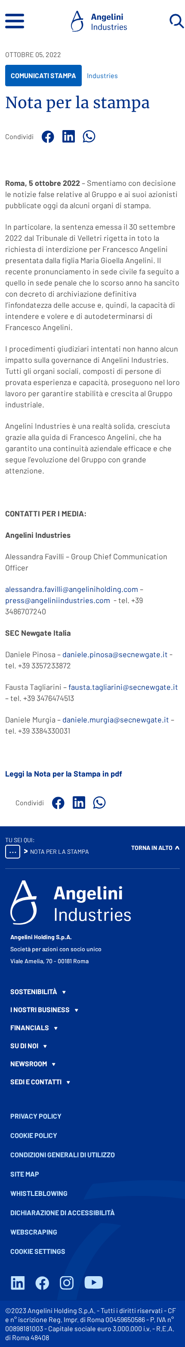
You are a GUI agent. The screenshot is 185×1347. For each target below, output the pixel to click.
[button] (14, 21)
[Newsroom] (92, 1064)
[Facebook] (46, 136)
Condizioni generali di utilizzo (62, 1154)
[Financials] (92, 1027)
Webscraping (33, 1232)
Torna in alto (152, 847)
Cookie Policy (33, 1135)
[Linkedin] (67, 136)
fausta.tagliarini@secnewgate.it (123, 687)
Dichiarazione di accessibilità (62, 1212)
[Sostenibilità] (92, 991)
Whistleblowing (39, 1193)
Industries (102, 75)
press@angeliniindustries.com (57, 600)
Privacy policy (36, 1116)
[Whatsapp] (88, 136)
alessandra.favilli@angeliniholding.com (71, 589)
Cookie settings (37, 1251)
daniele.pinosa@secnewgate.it (115, 654)
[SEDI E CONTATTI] (92, 1082)
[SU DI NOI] (92, 1046)
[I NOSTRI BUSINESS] (92, 1009)
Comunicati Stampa (43, 78)
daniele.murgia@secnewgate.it (115, 719)
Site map (24, 1174)
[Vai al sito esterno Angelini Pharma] (70, 902)
